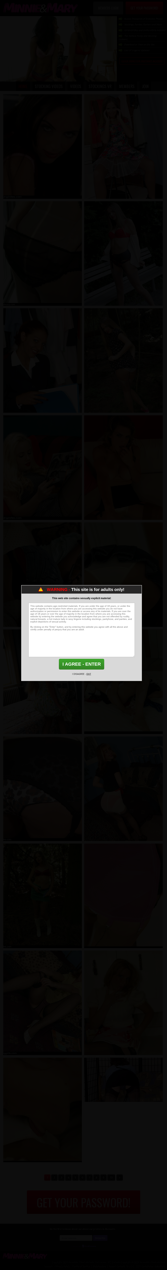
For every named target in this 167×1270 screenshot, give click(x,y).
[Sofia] (42, 146)
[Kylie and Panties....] (42, 1110)
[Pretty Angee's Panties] (123, 574)
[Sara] (42, 360)
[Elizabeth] (123, 788)
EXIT (88, 673)
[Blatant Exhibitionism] (42, 253)
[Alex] (42, 788)
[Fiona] (123, 1003)
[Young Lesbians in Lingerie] (123, 681)
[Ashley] (123, 146)
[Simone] (123, 467)
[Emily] (42, 467)
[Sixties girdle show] (123, 896)
